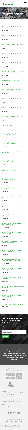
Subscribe (5, 336)
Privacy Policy (4, 426)
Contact (21, 415)
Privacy (7, 415)
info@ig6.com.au (8, 396)
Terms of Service (13, 426)
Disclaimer (13, 415)
